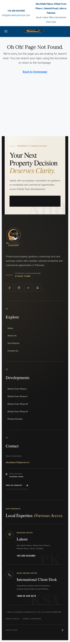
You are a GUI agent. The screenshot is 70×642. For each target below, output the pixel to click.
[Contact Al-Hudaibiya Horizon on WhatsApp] (37, 288)
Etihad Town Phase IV (18, 411)
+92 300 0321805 (16, 11)
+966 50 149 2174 (26, 596)
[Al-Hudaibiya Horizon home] (26, 237)
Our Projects (13, 343)
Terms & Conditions (32, 619)
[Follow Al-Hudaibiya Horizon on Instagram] (19, 288)
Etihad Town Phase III (18, 404)
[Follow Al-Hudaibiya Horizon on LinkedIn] (28, 288)
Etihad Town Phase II (17, 396)
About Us (12, 336)
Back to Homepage (35, 71)
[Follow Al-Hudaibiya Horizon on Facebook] (9, 288)
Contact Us (13, 351)
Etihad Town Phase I (17, 389)
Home (10, 328)
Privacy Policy (12, 619)
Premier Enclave (15, 419)
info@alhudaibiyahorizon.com (16, 15)
